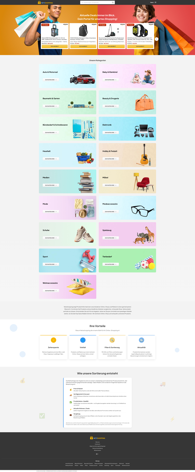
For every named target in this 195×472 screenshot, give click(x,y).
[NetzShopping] (44, 2)
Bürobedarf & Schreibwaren (111, 463)
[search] (113, 2)
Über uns (98, 442)
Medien (76, 465)
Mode (86, 465)
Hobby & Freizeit (69, 465)
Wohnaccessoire (126, 465)
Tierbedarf (117, 465)
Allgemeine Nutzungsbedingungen (97, 446)
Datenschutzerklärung (97, 448)
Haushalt (128, 463)
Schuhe (101, 465)
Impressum (97, 444)
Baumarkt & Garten (88, 463)
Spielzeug (106, 465)
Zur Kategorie (49, 79)
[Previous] (38, 39)
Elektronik (121, 463)
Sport (112, 465)
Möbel (81, 465)
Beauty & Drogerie (99, 463)
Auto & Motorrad (69, 463)
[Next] (156, 39)
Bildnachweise (97, 450)
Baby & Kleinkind (78, 463)
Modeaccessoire (93, 465)
